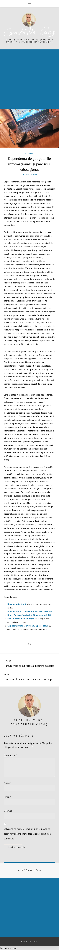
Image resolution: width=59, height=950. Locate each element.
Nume (7, 782)
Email (7, 796)
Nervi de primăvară (16, 604)
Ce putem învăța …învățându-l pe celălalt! (27, 625)
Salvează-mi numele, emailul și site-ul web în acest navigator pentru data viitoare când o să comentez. (27, 833)
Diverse (29, 153)
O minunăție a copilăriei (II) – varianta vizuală (29, 611)
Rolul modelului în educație (20, 618)
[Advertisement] (29, 79)
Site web (8, 810)
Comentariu (10, 755)
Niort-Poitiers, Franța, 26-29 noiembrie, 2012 (29, 615)
